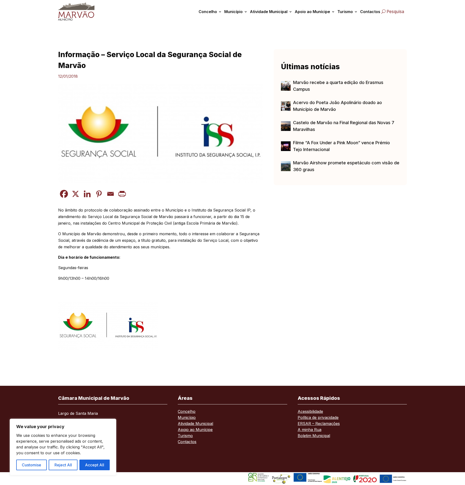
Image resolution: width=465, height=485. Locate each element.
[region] (63, 447)
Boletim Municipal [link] (314, 436)
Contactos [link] (370, 11)
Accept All (94, 464)
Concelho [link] (208, 11)
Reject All (63, 464)
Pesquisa (395, 11)
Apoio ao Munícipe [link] (312, 11)
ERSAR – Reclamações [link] (319, 424)
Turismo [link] (345, 11)
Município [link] (233, 11)
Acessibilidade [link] (310, 412)
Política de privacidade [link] (318, 418)
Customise (31, 464)
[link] (82, 11)
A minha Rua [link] (309, 430)
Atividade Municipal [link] (268, 11)
